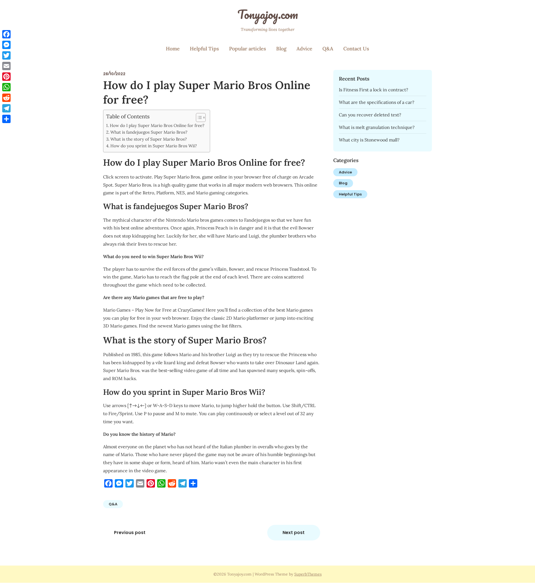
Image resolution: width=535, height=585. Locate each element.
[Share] (6, 119)
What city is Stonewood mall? (369, 140)
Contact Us (356, 48)
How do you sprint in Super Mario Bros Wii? (153, 145)
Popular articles (247, 48)
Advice (304, 48)
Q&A (327, 48)
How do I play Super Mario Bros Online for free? (157, 125)
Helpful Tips (204, 48)
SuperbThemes (308, 574)
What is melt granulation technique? (377, 127)
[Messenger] (6, 45)
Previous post (129, 532)
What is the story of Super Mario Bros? (148, 139)
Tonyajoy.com (267, 14)
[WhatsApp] (6, 87)
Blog (281, 48)
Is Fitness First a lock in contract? (373, 89)
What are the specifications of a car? (376, 102)
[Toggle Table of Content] (198, 117)
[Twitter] (6, 55)
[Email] (6, 66)
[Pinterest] (6, 76)
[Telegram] (6, 108)
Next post (294, 532)
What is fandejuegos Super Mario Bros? (148, 132)
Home (173, 48)
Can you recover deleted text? (370, 115)
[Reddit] (6, 97)
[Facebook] (6, 34)
